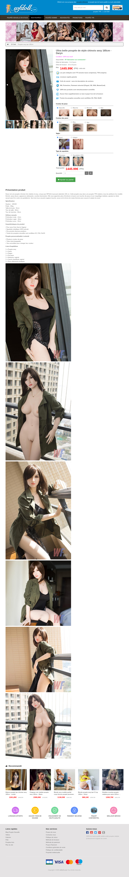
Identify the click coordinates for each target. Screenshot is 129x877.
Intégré (75, 137)
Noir (102, 108)
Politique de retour (52, 837)
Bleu (74, 122)
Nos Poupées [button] (36, 18)
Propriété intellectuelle (53, 852)
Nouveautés (65, 18)
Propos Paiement (51, 845)
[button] (7, 84)
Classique (62, 155)
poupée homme (51, 18)
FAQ (7, 840)
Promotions (77, 18)
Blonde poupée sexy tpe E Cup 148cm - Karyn (88, 793)
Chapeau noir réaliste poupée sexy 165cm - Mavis (39, 793)
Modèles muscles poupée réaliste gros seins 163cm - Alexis (111, 793)
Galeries (8, 837)
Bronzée (89, 108)
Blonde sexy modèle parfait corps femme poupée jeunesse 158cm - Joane (64, 793)
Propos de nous (51, 832)
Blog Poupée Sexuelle (13, 832)
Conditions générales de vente (55, 847)
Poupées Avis (10, 842)
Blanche (75, 108)
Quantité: (59, 173)
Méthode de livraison (52, 840)
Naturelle (62, 108)
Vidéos (8, 835)
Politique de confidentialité (54, 850)
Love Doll (106, 11)
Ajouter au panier (67, 180)
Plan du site (9, 845)
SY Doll (13, 44)
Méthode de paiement (53, 842)
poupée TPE (97, 11)
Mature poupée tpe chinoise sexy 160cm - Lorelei (16, 793)
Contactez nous (51, 835)
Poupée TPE (89, 18)
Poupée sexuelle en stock (17, 18)
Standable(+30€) (78, 155)
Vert (88, 122)
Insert (61, 137)
